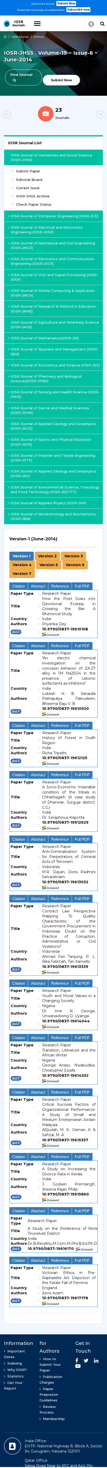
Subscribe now (78, 9)
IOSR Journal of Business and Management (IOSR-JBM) (54, 351)
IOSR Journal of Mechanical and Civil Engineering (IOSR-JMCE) (53, 245)
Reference (60, 586)
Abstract (38, 586)
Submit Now (66, 3)
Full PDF (82, 586)
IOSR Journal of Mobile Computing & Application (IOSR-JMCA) (53, 292)
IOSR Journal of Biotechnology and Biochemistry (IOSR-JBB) (53, 516)
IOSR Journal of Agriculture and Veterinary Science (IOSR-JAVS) (55, 324)
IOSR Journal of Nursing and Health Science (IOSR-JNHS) (55, 394)
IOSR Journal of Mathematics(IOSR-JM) (44, 338)
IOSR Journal (20, 36)
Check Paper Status (33, 204)
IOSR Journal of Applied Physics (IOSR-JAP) (48, 503)
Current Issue (27, 188)
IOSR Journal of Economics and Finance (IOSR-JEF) (55, 365)
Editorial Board (29, 180)
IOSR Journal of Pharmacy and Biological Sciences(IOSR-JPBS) (46, 378)
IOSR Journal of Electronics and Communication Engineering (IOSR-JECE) (52, 261)
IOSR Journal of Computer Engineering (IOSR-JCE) (54, 216)
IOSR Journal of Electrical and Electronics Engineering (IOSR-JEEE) (47, 229)
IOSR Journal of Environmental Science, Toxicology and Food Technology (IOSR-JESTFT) (55, 489)
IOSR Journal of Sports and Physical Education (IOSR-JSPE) (51, 441)
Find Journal (21, 75)
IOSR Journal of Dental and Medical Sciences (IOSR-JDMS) (50, 410)
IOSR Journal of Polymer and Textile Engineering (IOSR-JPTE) (53, 457)
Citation (18, 586)
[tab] (53, 923)
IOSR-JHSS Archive (33, 196)
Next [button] (91, 115)
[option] (53, 6)
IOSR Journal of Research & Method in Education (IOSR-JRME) (53, 308)
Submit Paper (28, 171)
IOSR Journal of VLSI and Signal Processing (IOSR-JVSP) (54, 277)
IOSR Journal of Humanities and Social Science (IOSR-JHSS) (51, 157)
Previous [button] (15, 115)
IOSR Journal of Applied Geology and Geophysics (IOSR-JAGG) (53, 426)
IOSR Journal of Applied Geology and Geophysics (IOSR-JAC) (53, 473)
